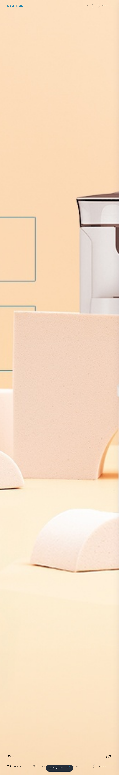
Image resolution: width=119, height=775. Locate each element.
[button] (69, 768)
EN (103, 6)
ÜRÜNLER (96, 5)
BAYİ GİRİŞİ (85, 5)
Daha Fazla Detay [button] (57, 768)
